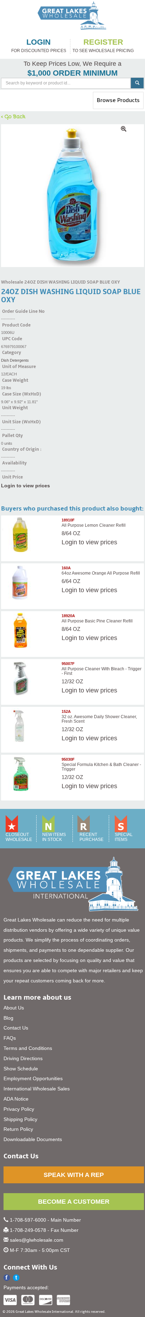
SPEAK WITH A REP (74, 1174)
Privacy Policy (19, 1109)
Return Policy (18, 1129)
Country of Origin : (22, 449)
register (103, 42)
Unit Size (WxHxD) (21, 422)
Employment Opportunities (33, 1078)
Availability (14, 463)
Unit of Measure (19, 366)
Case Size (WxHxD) (21, 394)
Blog (8, 1018)
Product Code (16, 325)
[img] (72, 195)
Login (69, 542)
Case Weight (15, 380)
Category (11, 352)
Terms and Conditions (28, 1048)
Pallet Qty (12, 435)
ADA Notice (16, 1099)
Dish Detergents (15, 360)
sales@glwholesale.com (36, 1240)
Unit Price (12, 477)
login (38, 42)
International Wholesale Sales (37, 1088)
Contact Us (16, 1028)
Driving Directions (23, 1058)
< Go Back (13, 116)
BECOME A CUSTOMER (73, 1201)
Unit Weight (15, 408)
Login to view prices (25, 485)
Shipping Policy (20, 1119)
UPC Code (12, 339)
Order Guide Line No (23, 311)
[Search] (137, 83)
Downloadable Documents (33, 1139)
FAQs (10, 1038)
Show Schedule (21, 1068)
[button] (16, 1277)
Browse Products (118, 102)
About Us (14, 1008)
